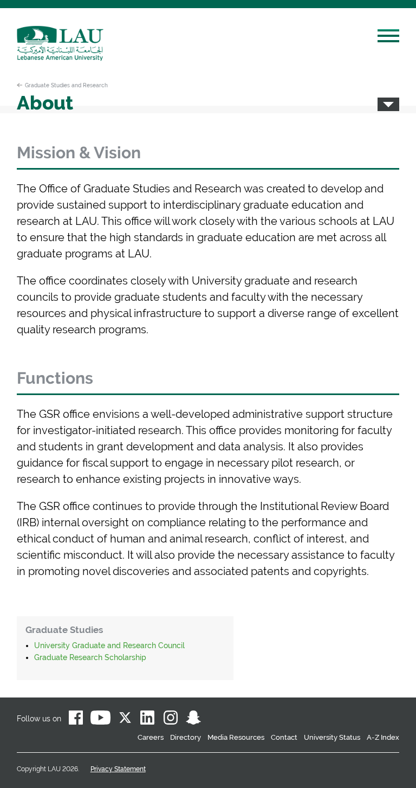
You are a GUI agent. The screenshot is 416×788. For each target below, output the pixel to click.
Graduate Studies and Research (66, 85)
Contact (284, 737)
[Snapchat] (193, 719)
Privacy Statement (118, 769)
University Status (332, 737)
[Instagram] (170, 719)
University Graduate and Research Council (109, 645)
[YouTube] (100, 719)
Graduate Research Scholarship (90, 657)
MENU (388, 37)
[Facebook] (76, 719)
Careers (151, 737)
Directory (185, 737)
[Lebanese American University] (60, 43)
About (45, 103)
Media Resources (235, 737)
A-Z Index (383, 737)
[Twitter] (125, 719)
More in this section (388, 104)
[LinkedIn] (148, 719)
